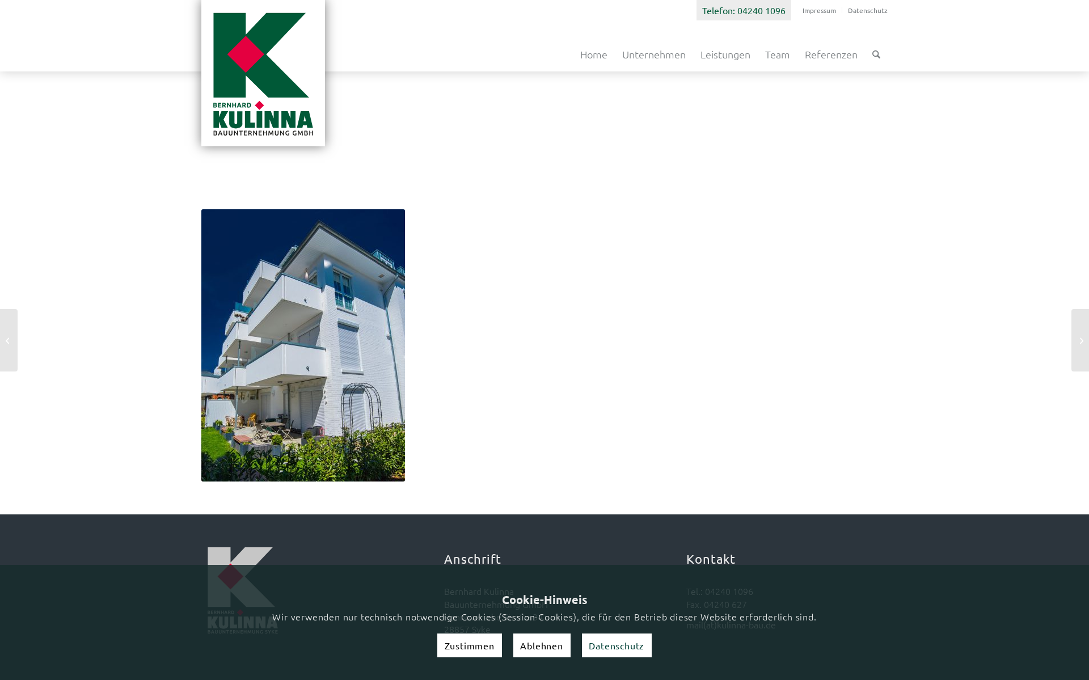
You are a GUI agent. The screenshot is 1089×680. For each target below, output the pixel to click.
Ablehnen (541, 645)
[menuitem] (819, 10)
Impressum (819, 10)
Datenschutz (868, 10)
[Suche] (876, 54)
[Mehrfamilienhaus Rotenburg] (9, 340)
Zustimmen (470, 645)
